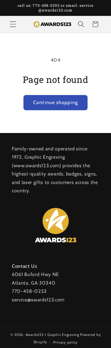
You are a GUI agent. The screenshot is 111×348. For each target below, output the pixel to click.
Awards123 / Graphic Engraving (52, 334)
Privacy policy (65, 342)
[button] (13, 24)
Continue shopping (55, 102)
